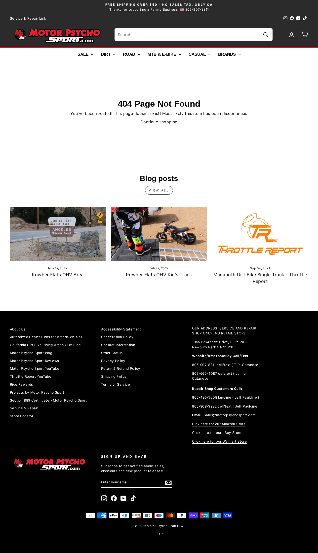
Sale (84, 54)
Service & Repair (24, 408)
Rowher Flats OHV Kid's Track (159, 274)
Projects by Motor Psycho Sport (37, 392)
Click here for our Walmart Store (219, 441)
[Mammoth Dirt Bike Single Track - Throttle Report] (260, 234)
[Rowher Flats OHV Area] (58, 234)
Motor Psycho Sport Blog (31, 353)
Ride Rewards (21, 384)
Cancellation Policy (117, 337)
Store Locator (21, 416)
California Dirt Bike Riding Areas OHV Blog (45, 345)
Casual (198, 54)
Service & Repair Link (28, 18)
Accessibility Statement (121, 329)
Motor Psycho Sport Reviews (34, 361)
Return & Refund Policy (120, 368)
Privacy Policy (113, 361)
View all (159, 190)
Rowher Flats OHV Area (57, 274)
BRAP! (159, 534)
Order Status (112, 353)
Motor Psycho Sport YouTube (34, 368)
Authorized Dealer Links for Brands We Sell (46, 337)
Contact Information (118, 345)
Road (129, 54)
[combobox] (193, 34)
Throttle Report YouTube (30, 376)
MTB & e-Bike (162, 54)
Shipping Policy (114, 376)
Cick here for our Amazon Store (218, 424)
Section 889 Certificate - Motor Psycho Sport (48, 400)
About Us (17, 329)
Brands (227, 54)
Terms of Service (115, 384)
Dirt (106, 54)
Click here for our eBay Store (216, 433)
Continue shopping (159, 121)
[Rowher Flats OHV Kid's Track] (159, 234)
